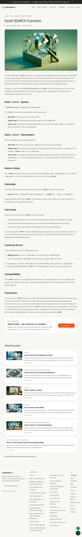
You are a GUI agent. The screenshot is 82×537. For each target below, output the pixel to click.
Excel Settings (54, 495)
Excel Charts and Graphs (37, 493)
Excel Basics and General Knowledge (37, 370)
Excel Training (54, 525)
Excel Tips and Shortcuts (58, 522)
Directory (71, 7)
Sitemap (73, 512)
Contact (72, 494)
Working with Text (56, 519)
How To (26, 352)
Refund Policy (74, 502)
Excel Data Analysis (35, 496)
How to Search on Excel (33, 390)
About (78, 7)
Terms (72, 506)
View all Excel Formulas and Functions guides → (21, 456)
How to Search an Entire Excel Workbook (39, 372)
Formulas (53, 7)
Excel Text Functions (30, 88)
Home (6, 16)
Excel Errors (54, 492)
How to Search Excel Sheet (34, 407)
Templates (61, 7)
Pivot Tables (54, 516)
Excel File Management (37, 525)
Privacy (72, 509)
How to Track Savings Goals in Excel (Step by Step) (25, 442)
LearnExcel (10, 7)
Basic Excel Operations (36, 478)
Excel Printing (33, 521)
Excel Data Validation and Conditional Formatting (36, 516)
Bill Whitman (16, 25)
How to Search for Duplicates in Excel (38, 355)
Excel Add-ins (54, 507)
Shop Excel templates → (12, 486)
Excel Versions (54, 498)
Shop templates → (66, 325)
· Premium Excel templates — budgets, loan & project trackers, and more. (41, 2)
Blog (33, 7)
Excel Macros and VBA (36, 505)
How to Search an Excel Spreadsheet (38, 425)
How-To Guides (42, 7)
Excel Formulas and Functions (21, 16)
